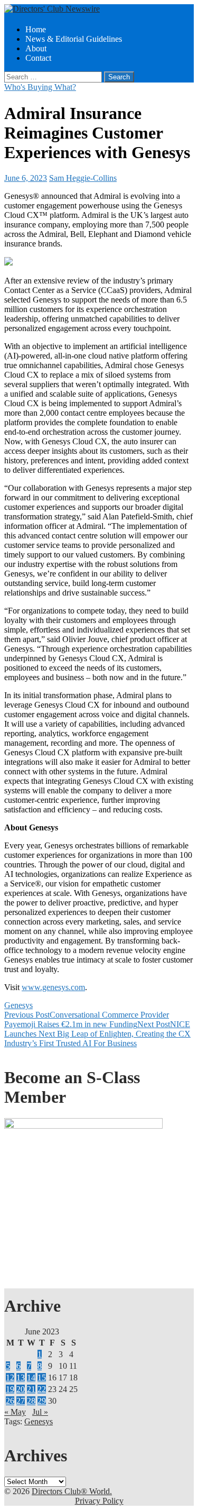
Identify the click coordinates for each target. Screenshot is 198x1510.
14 (31, 1377)
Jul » (40, 1411)
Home (35, 29)
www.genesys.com (53, 987)
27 (20, 1400)
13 (20, 1377)
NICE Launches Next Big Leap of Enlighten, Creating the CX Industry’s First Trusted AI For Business (97, 1034)
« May (15, 1411)
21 (31, 1389)
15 (41, 1377)
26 (10, 1400)
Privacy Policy (99, 1500)
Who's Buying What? (40, 87)
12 (10, 1377)
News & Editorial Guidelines (73, 38)
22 (41, 1389)
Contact (38, 57)
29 (41, 1400)
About (35, 48)
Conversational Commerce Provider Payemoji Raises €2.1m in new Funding (86, 1019)
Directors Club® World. (72, 1491)
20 (20, 1389)
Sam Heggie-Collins (83, 177)
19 (10, 1389)
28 (31, 1400)
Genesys (18, 1005)
